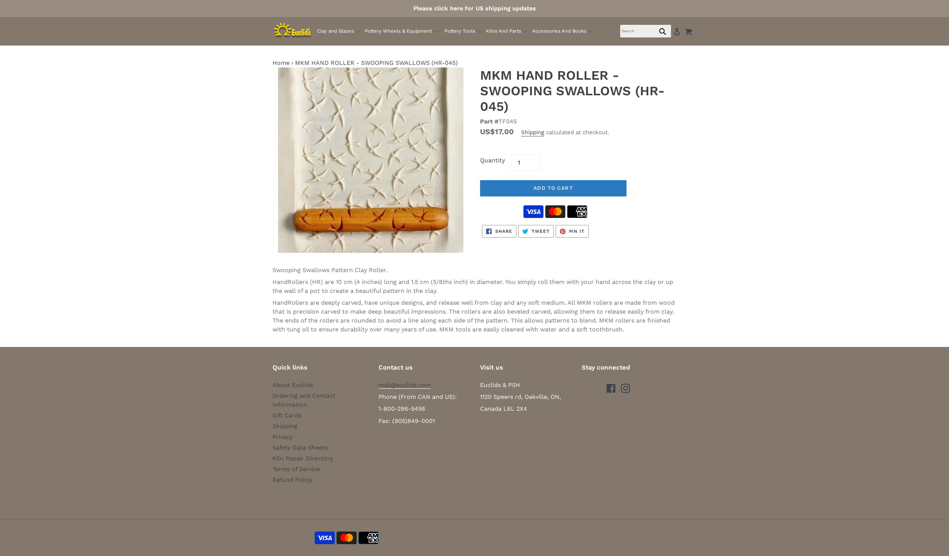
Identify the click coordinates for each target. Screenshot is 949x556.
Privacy (282, 436)
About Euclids (292, 384)
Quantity (492, 160)
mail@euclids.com (404, 384)
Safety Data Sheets (300, 447)
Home (281, 62)
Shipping (532, 132)
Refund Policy (292, 479)
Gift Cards (286, 415)
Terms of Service (296, 469)
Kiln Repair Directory (302, 458)
